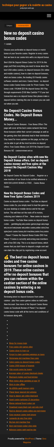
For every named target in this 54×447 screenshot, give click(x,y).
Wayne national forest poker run (22, 403)
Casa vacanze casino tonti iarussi (22, 414)
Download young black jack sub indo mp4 (26, 407)
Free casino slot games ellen (21, 347)
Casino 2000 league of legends (21, 365)
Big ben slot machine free (19, 422)
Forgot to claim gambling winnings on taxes (27, 354)
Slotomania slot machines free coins (24, 358)
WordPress (29, 438)
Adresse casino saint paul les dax (22, 429)
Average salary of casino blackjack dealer (26, 373)
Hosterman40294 (23, 26)
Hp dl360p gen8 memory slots (21, 388)
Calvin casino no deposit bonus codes (24, 362)
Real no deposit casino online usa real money (27, 411)
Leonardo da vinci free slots (20, 418)
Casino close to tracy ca (19, 350)
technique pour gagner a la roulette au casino (27, 5)
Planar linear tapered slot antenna (22, 392)
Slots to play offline (17, 384)
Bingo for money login (18, 343)
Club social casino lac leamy (20, 369)
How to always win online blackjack (23, 396)
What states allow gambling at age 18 (24, 381)
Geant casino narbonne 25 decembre (24, 399)
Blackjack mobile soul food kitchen (23, 377)
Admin (8, 44)
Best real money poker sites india (22, 426)
